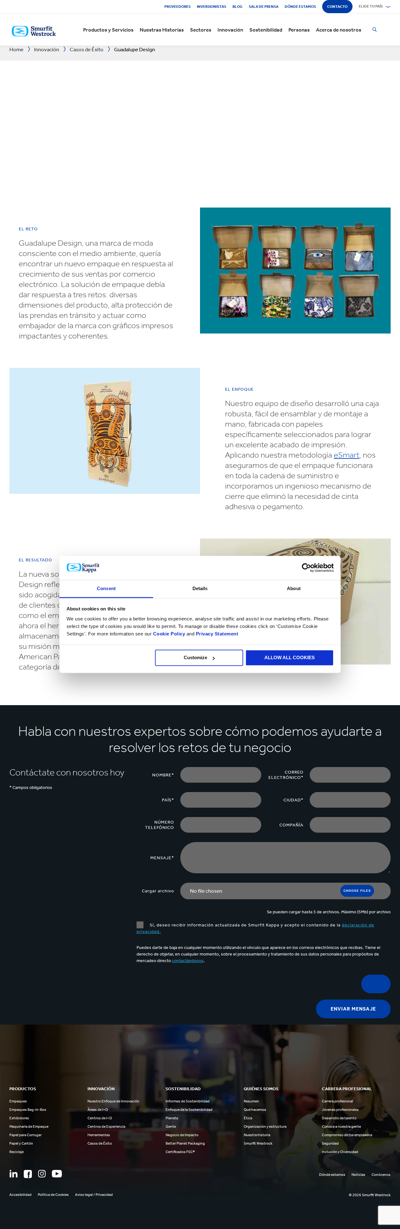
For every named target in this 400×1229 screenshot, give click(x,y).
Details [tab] (200, 588)
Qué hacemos (255, 1109)
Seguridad (330, 1143)
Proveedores (177, 6)
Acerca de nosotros (338, 30)
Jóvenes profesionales (340, 1109)
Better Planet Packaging (185, 1143)
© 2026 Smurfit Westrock (370, 1195)
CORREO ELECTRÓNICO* (285, 775)
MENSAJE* (162, 857)
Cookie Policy (169, 633)
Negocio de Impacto (182, 1135)
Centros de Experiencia (106, 1126)
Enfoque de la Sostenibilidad (189, 1109)
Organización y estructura (265, 1126)
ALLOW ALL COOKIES (289, 657)
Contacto (337, 6)
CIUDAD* (293, 800)
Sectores (200, 30)
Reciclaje (16, 1152)
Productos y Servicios (108, 30)
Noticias (358, 1174)
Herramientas (99, 1135)
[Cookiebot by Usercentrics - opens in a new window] (306, 568)
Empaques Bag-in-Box (27, 1109)
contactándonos (187, 960)
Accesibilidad (20, 1194)
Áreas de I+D (98, 1109)
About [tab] (294, 588)
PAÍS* (168, 800)
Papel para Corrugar (25, 1135)
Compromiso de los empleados (347, 1135)
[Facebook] (28, 1174)
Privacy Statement (216, 633)
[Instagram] (42, 1173)
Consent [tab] (106, 588)
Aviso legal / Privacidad (94, 1194)
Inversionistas (211, 6)
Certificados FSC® (180, 1152)
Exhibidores (19, 1118)
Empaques (18, 1101)
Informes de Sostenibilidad (188, 1101)
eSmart (346, 455)
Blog (237, 6)
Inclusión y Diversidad (340, 1152)
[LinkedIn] (13, 1173)
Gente (171, 1126)
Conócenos (381, 1174)
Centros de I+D (100, 1118)
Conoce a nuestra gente (341, 1126)
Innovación (230, 30)
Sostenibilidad (265, 30)
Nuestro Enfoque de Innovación (113, 1101)
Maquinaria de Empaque (28, 1126)
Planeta (172, 1118)
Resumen (251, 1101)
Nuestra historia (257, 1135)
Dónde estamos (300, 6)
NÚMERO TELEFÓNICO (159, 825)
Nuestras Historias (162, 30)
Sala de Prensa (263, 6)
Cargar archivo (158, 891)
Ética (248, 1118)
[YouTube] (57, 1173)
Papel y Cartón (21, 1143)
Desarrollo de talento (339, 1118)
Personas (299, 30)
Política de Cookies (53, 1194)
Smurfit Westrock (258, 1143)
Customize (195, 657)
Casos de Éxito (100, 1143)
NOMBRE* (163, 775)
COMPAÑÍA (291, 825)
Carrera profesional (337, 1101)
